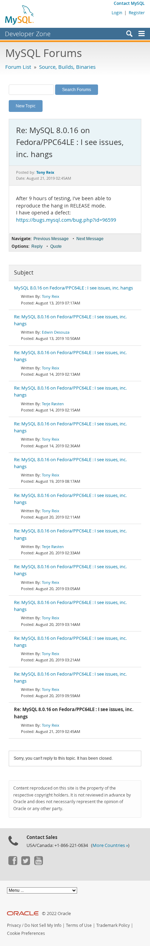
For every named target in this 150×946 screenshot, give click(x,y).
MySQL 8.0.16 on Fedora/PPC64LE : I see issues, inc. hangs (73, 288)
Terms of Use (79, 925)
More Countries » (110, 845)
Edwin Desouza (55, 332)
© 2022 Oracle (56, 913)
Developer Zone (28, 34)
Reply (37, 246)
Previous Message (51, 238)
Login (117, 12)
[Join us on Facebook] (12, 863)
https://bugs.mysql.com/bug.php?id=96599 (66, 220)
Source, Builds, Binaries (67, 66)
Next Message (90, 238)
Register (137, 12)
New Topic (26, 105)
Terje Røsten (53, 403)
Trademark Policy (113, 925)
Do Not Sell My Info (42, 925)
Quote (56, 246)
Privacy (14, 925)
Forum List (18, 66)
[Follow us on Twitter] (25, 863)
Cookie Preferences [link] (26, 933)
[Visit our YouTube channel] (38, 863)
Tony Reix (50, 296)
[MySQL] (20, 14)
